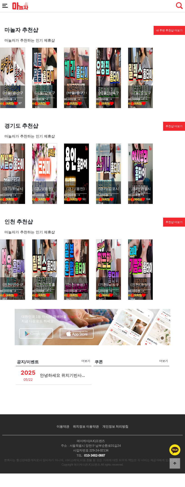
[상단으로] (174, 463)
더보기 (85, 361)
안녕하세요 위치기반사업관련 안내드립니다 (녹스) (63, 375)
